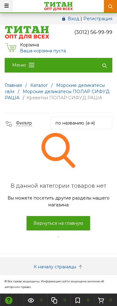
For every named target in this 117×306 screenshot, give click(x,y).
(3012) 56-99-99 (93, 32)
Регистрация (97, 18)
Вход (73, 18)
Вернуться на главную (58, 223)
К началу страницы (55, 267)
